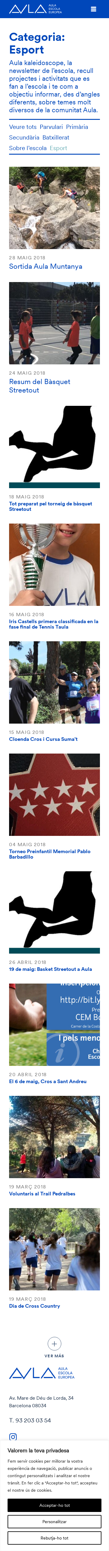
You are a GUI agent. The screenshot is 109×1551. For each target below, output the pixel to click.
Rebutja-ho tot (54, 1537)
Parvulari (51, 126)
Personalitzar (54, 1521)
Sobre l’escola (28, 148)
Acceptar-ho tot (54, 1505)
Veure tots (23, 126)
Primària (77, 126)
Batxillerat (55, 137)
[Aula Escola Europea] (35, 9)
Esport (58, 148)
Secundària (24, 137)
